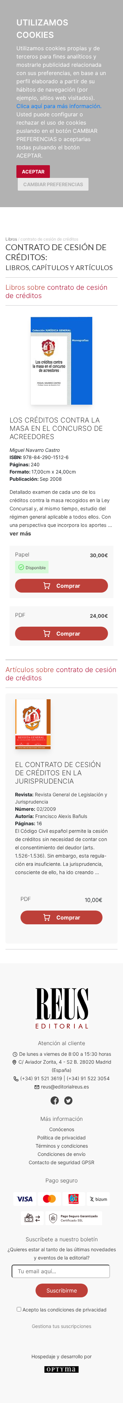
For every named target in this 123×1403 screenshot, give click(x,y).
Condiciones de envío (61, 1154)
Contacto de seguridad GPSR (61, 1162)
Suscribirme (61, 1290)
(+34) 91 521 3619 (41, 1078)
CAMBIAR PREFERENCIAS (53, 184)
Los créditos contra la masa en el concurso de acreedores (56, 428)
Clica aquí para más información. (58, 106)
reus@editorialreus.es (65, 1087)
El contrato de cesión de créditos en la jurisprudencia (58, 773)
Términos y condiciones (62, 1146)
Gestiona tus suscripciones (61, 1326)
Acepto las (65, 1309)
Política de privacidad (61, 1137)
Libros (11, 239)
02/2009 (45, 809)
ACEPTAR (33, 171)
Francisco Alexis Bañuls (61, 816)
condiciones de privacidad (77, 1309)
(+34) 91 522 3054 (88, 1078)
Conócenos (61, 1129)
